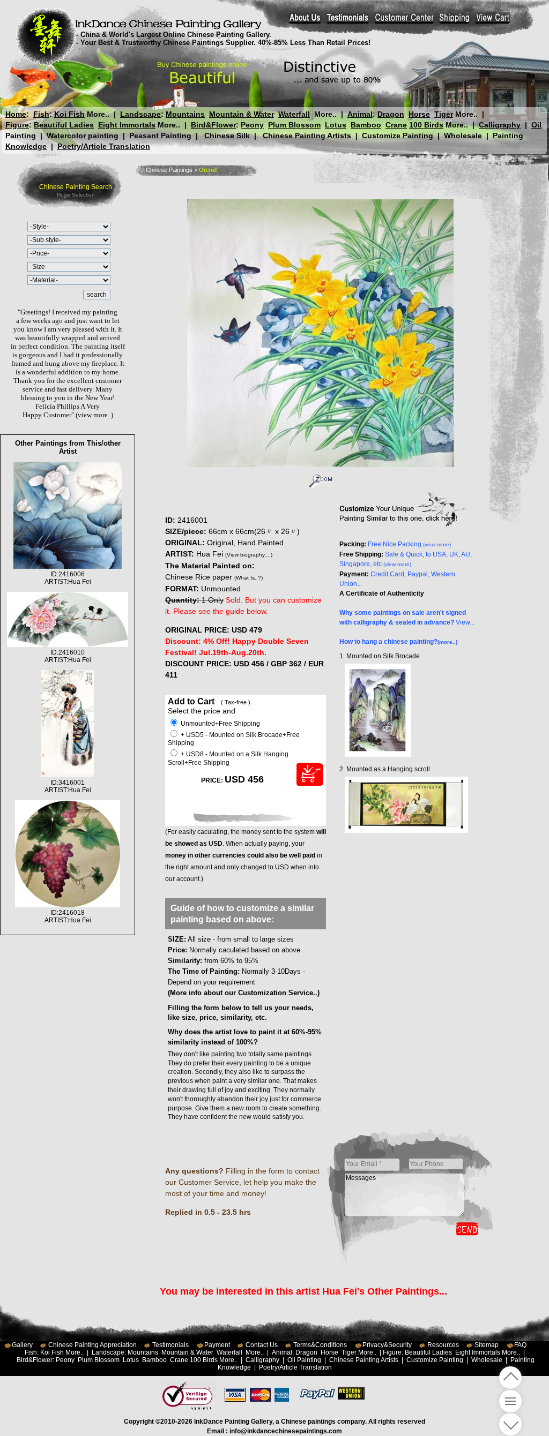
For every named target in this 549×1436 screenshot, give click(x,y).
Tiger (443, 114)
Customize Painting (397, 135)
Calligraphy (500, 125)
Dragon (390, 114)
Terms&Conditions (320, 1345)
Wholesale (463, 135)
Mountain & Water (241, 114)
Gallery (22, 1345)
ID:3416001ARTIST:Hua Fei (67, 786)
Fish (41, 114)
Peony (252, 125)
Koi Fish (69, 114)
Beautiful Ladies (64, 125)
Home (15, 114)
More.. (98, 114)
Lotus (335, 125)
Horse (419, 114)
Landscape (140, 114)
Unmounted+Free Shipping (219, 723)
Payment (217, 1345)
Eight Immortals (126, 125)
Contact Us (262, 1345)
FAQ (520, 1345)
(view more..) (94, 415)
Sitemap (486, 1345)
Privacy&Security (387, 1345)
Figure (17, 125)
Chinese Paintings (169, 170)
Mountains (185, 114)
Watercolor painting (82, 135)
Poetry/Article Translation (103, 146)
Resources (443, 1345)
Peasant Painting (160, 135)
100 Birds (426, 125)
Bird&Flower (213, 125)
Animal (360, 114)
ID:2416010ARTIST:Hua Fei (67, 656)
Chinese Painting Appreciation (92, 1345)
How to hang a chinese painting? (398, 641)
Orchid (208, 170)
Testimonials (170, 1345)
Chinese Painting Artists (307, 135)
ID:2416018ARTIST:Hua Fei (67, 916)
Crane (396, 125)
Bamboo (366, 125)
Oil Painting (304, 1360)
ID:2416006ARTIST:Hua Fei (67, 577)
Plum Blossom (294, 125)
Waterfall (294, 114)
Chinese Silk (227, 135)
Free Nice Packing (409, 544)
